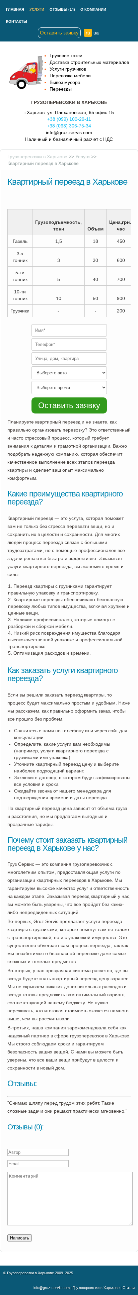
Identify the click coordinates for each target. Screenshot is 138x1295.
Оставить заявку (59, 32)
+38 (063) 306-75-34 (69, 125)
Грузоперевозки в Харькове (37, 156)
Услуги (36, 9)
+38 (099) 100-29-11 (69, 119)
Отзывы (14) (62, 9)
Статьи (129, 1288)
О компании (93, 9)
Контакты (16, 21)
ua (96, 32)
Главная (15, 9)
